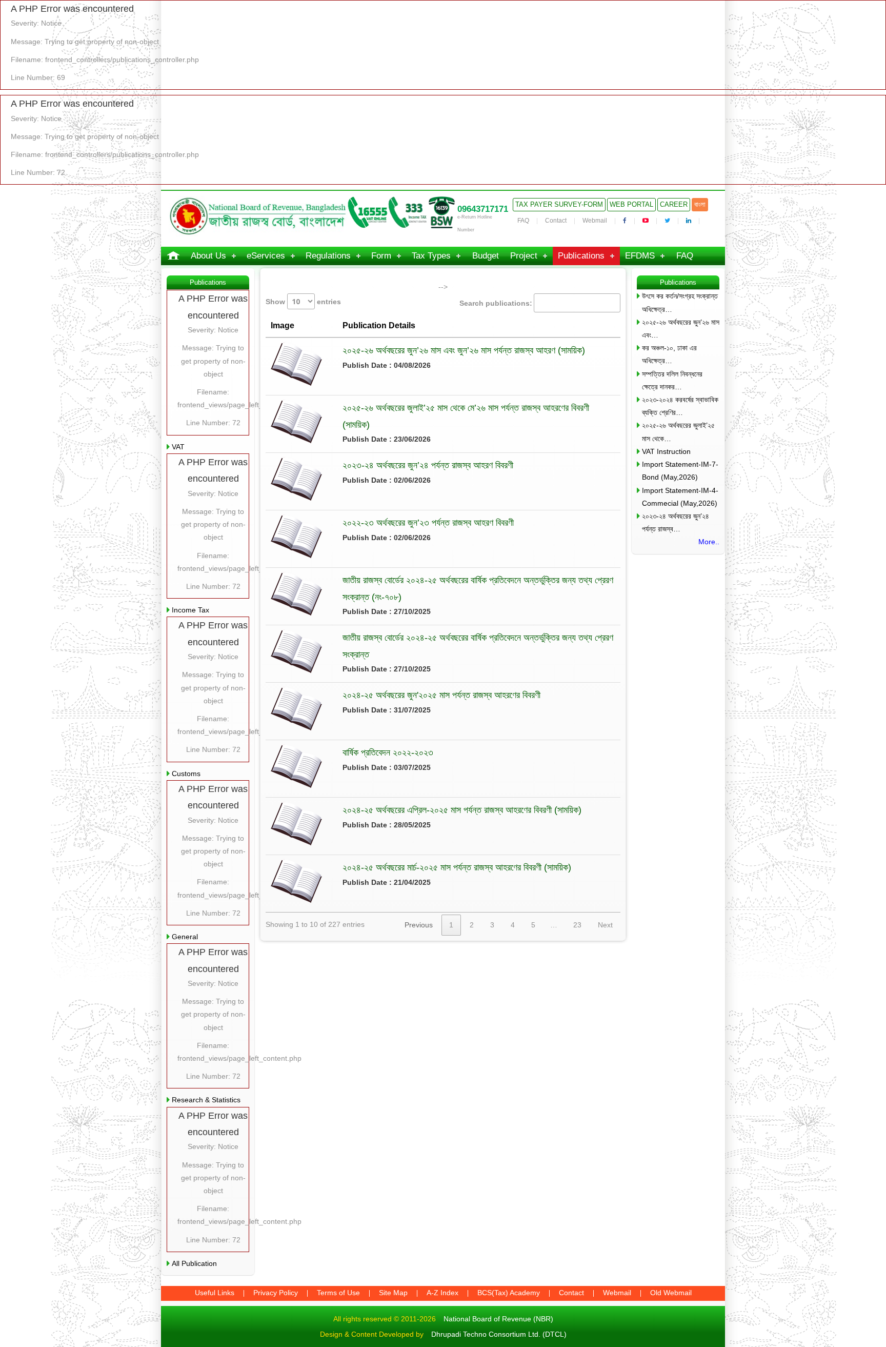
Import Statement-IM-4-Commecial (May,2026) (680, 496)
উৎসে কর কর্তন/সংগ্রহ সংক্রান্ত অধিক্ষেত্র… (680, 302)
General (185, 937)
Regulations (328, 256)
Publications (581, 256)
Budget (485, 256)
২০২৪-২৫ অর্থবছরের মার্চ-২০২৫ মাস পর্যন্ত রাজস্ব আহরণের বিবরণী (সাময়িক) (457, 867)
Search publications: (495, 303)
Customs (186, 773)
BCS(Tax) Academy (508, 1293)
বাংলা (700, 204)
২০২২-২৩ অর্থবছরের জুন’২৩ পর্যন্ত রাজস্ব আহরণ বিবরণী (428, 523)
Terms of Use (338, 1293)
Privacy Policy (275, 1293)
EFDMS (640, 256)
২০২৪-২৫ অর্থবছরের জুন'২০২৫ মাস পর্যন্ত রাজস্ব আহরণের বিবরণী (441, 695)
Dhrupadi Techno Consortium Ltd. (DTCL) (499, 1334)
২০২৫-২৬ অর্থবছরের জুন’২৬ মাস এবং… (680, 328)
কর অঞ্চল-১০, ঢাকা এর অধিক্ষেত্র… (669, 354)
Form (381, 256)
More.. (708, 542)
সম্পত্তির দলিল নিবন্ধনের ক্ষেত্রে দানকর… (672, 380)
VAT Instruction (666, 451)
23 (577, 925)
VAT (178, 447)
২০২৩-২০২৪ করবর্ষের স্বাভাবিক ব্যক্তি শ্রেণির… (680, 406)
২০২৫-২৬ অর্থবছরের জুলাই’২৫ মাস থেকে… (678, 431)
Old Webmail (671, 1293)
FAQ (523, 220)
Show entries (303, 302)
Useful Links (214, 1293)
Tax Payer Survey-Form (559, 204)
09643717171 (482, 209)
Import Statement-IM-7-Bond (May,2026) (680, 470)
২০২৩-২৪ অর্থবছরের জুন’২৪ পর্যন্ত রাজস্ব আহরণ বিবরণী (428, 465)
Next (605, 925)
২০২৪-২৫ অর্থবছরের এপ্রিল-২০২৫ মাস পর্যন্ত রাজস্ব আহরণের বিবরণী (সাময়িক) (462, 810)
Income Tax (190, 610)
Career (674, 204)
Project (523, 256)
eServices (266, 256)
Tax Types (431, 256)
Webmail (594, 220)
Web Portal (631, 204)
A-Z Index (442, 1293)
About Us (208, 256)
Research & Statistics (206, 1100)
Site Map (393, 1293)
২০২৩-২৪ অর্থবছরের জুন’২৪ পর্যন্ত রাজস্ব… (675, 522)
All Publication (194, 1263)
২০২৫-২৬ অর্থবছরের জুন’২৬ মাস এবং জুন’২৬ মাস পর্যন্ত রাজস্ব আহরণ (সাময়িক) (464, 350)
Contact (556, 220)
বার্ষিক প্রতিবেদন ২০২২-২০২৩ (388, 752)
